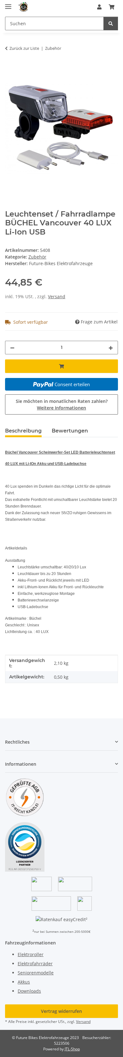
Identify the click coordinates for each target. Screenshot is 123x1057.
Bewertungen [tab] (70, 431)
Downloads (29, 991)
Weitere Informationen (61, 408)
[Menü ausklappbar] (8, 4)
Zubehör (37, 257)
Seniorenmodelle (36, 973)
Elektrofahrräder (35, 964)
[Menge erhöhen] (111, 347)
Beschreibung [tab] (23, 431)
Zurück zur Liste (24, 48)
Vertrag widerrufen (61, 1011)
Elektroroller (31, 954)
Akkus (24, 982)
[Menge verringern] (12, 347)
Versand (56, 296)
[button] (99, 7)
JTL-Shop (72, 1049)
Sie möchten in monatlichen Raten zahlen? (62, 404)
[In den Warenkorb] (10, 68)
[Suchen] (110, 23)
